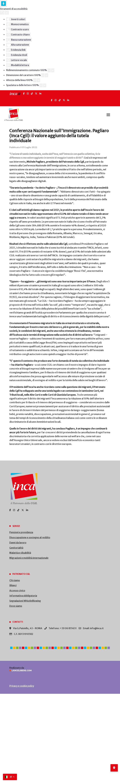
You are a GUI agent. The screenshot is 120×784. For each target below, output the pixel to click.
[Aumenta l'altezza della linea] (38, 80)
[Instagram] (28, 93)
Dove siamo (15, 605)
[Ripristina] (2, 13)
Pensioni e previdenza (21, 532)
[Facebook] (24, 93)
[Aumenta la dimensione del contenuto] (52, 70)
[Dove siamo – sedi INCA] (114, 768)
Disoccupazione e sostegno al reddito (29, 537)
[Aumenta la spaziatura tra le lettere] (44, 85)
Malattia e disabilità (20, 552)
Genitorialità (16, 547)
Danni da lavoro (17, 542)
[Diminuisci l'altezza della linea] (34, 80)
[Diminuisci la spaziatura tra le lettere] (41, 85)
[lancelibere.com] (60, 670)
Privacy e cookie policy (21, 685)
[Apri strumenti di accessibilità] (3, 3)
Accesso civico (17, 590)
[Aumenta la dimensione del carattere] (46, 75)
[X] (36, 93)
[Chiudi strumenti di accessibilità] (7, 13)
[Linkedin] (68, 100)
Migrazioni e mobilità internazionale (28, 557)
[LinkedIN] (40, 93)
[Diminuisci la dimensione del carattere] (42, 75)
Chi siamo (14, 580)
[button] (108, 114)
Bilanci (13, 585)
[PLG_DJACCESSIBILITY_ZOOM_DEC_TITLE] (49, 70)
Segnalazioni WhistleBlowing (25, 600)
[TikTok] (32, 93)
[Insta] (55, 100)
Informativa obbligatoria (23, 595)
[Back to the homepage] (14, 114)
